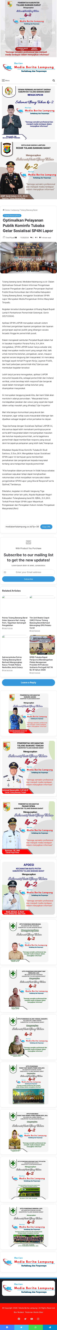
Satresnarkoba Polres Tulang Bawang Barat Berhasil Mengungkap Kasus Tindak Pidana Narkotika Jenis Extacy (12, 662)
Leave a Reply (28, 682)
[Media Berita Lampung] (28, 67)
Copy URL (46, 527)
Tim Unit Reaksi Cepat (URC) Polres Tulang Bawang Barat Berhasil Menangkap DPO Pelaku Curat (40, 623)
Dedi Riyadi (10, 238)
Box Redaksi (19, 1312)
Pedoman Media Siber (34, 1312)
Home (7, 210)
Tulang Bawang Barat (29, 210)
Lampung (15, 210)
